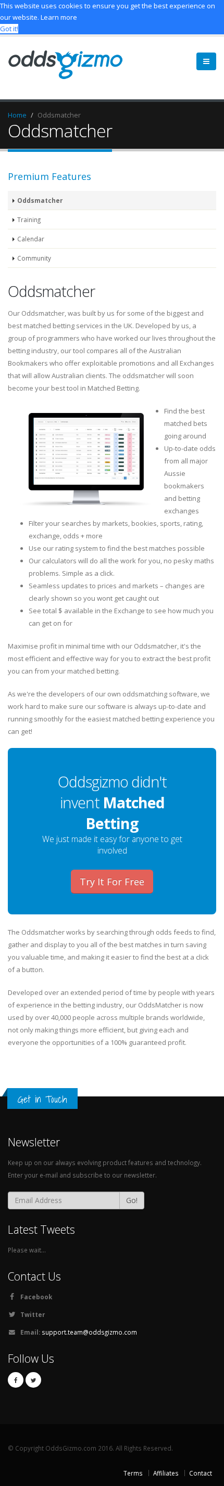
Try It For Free (112, 881)
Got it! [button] (9, 28)
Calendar (30, 239)
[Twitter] (33, 1380)
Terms (133, 1473)
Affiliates (166, 1473)
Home (17, 115)
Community (34, 258)
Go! (132, 1200)
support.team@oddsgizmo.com (89, 1332)
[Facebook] (15, 1380)
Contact (200, 1473)
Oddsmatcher (40, 200)
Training (29, 219)
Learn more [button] (59, 17)
